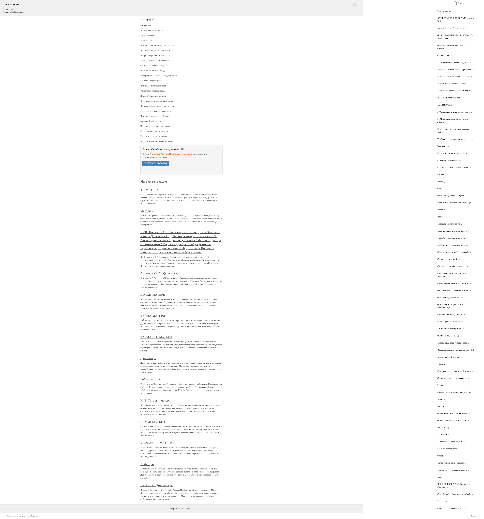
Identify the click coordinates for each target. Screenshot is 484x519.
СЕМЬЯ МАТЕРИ (152, 422)
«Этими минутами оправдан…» (450, 328)
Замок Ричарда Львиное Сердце (450, 195)
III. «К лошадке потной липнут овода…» (454, 76)
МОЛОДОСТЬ (443, 55)
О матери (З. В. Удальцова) (159, 273)
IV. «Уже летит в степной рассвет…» (452, 83)
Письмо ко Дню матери (156, 485)
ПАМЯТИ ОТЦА (444, 104)
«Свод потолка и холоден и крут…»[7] (453, 230)
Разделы (186, 509)
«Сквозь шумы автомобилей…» (450, 223)
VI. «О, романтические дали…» (450, 97)
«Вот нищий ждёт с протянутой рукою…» (455, 371)
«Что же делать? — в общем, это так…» (454, 290)
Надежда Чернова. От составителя (451, 28)
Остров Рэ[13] (443, 427)
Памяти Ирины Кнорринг (448, 356)
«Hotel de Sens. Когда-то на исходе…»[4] (454, 202)
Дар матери (148, 358)
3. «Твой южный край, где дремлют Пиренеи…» (22, 516)
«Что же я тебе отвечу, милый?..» (451, 314)
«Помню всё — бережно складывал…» (453, 469)
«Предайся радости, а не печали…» (452, 237)
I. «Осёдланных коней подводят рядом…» (455, 111)
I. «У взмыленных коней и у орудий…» (454, 62)
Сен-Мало (441, 399)
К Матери (147, 464)
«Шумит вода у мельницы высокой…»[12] (455, 392)
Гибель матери (150, 379)
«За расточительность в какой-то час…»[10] (455, 349)
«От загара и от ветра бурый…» (450, 259)
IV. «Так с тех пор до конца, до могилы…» (455, 139)
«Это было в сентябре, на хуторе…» (452, 266)
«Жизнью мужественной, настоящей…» (454, 252)
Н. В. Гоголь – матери (155, 400)
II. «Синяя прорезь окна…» (448, 448)
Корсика (474, 516)
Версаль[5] (441, 209)
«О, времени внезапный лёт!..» (450, 160)
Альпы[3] (441, 181)
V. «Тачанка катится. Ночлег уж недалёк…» (456, 90)
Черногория (442, 501)
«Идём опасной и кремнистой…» (451, 508)
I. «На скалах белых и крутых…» (451, 441)
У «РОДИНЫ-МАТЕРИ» (157, 443)
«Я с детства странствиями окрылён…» (454, 167)
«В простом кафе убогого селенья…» (453, 420)
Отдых (440, 216)
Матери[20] (148, 211)
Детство (440, 406)
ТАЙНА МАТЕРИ (152, 316)
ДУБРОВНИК (443, 434)
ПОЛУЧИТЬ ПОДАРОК (156, 163)
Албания (440, 455)
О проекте (175, 509)
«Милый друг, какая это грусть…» (452, 321)
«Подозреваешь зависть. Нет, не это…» (454, 283)
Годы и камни (443, 146)
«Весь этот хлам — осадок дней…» (452, 153)
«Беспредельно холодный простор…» (453, 378)
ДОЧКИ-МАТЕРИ (152, 294)
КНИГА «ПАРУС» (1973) (448, 335)
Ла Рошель (441, 385)
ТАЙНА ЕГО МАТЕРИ (156, 337)
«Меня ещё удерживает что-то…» (451, 297)
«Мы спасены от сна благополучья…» (453, 413)
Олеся (439, 477)
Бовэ (439, 188)
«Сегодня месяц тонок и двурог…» (452, 462)
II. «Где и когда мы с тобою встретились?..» (455, 69)
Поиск (458, 3)
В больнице (442, 364)
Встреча (440, 174)
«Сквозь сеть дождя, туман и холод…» (453, 342)
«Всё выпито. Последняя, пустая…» (452, 245)
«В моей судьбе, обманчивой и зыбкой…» (455, 494)
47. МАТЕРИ (149, 190)
